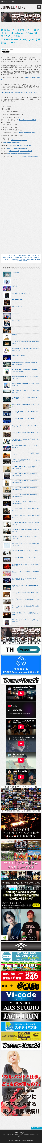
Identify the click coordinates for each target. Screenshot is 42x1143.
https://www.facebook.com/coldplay (20, 145)
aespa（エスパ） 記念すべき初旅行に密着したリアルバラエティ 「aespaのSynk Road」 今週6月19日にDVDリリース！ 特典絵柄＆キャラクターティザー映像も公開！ (21, 257)
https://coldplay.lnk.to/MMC (27, 120)
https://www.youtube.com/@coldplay (18, 153)
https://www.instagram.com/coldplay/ (20, 151)
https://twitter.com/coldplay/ (11, 142)
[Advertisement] (15, 170)
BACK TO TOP (36, 1128)
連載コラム (21, 1136)
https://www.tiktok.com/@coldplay (17, 148)
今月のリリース (34, 1134)
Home (4, 1134)
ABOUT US (10, 1134)
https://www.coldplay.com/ (19, 140)
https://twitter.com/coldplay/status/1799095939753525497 (19, 92)
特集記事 (26, 1134)
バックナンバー (19, 1134)
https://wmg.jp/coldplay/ (30, 156)
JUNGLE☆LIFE (13, 7)
